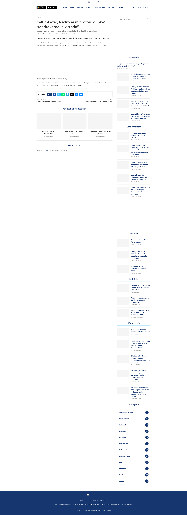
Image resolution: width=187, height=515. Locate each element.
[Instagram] (138, 7)
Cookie (108, 510)
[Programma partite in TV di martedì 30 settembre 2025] (123, 313)
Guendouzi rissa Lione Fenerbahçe (48, 132)
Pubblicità (86, 510)
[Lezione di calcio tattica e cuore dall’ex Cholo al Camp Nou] (123, 288)
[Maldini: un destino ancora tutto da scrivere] (123, 332)
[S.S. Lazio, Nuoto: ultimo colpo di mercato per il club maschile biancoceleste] (123, 344)
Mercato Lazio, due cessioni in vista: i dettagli (138, 135)
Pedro (39, 43)
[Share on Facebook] (54, 94)
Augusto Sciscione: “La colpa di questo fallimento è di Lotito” (132, 65)
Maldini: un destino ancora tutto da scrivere (140, 331)
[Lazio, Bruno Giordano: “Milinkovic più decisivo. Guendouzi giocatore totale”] (123, 90)
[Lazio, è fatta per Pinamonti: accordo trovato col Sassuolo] (123, 178)
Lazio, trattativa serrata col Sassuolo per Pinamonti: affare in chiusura (140, 191)
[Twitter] (136, 7)
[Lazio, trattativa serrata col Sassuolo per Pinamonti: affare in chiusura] (123, 190)
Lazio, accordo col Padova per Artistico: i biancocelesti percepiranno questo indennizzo (140, 150)
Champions (58, 83)
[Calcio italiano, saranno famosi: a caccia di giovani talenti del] (123, 77)
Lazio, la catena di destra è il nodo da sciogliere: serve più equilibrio (139, 255)
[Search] (149, 7)
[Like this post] (50, 94)
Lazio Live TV (103, 500)
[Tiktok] (145, 7)
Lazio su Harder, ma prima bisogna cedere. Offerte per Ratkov (140, 165)
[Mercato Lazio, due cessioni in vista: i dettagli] (123, 136)
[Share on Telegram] (67, 94)
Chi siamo (111, 7)
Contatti (121, 7)
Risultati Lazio (100, 7)
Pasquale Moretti (48, 33)
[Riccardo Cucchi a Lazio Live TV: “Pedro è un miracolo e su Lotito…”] (123, 104)
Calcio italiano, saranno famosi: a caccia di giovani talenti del (140, 76)
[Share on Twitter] (59, 94)
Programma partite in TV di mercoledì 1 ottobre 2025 (140, 300)
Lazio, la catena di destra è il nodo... (74, 132)
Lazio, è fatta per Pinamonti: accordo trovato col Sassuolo (139, 177)
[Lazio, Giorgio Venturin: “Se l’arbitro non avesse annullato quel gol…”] (123, 117)
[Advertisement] (74, 62)
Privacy (79, 510)
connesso (48, 150)
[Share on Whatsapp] (63, 94)
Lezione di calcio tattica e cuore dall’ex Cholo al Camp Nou (140, 287)
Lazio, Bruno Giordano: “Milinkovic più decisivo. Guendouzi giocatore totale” (140, 90)
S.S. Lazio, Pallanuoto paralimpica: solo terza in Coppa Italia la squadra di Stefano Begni (140, 392)
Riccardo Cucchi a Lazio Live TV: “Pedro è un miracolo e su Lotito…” (140, 104)
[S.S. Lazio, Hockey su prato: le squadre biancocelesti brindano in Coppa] (123, 359)
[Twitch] (143, 7)
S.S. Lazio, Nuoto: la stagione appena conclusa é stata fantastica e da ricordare (138, 375)
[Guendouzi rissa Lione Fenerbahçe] (49, 121)
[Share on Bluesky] (76, 94)
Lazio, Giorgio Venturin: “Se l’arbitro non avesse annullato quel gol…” (140, 116)
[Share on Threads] (72, 94)
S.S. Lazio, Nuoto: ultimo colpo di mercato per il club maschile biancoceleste (140, 344)
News (72, 7)
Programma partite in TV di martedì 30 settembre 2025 (140, 313)
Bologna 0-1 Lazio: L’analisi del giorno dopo (100, 132)
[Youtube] (140, 7)
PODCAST (80, 7)
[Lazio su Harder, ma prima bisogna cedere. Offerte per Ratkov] (123, 165)
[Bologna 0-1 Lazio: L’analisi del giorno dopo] (100, 121)
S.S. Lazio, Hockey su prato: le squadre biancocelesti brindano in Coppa (140, 359)
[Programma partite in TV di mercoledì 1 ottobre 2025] (123, 301)
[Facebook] (133, 7)
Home (65, 7)
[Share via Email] (81, 94)
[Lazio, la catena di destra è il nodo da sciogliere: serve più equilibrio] (75, 121)
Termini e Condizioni (98, 510)
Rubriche (89, 7)
